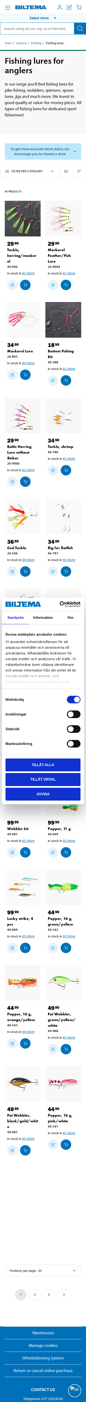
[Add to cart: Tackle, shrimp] (66, 470)
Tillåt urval (43, 779)
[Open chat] (74, 1390)
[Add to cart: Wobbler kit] (25, 852)
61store (69, 273)
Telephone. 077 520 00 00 (43, 1398)
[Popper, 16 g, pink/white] (63, 1084)
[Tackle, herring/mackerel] (23, 218)
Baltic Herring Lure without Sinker (19, 452)
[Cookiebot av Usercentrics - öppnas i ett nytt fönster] (61, 604)
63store (28, 273)
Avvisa (43, 794)
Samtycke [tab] (15, 617)
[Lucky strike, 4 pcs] (23, 887)
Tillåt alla (43, 765)
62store (69, 368)
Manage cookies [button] (43, 1345)
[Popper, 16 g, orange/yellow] (23, 983)
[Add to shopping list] (12, 285)
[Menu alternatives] (7, 8)
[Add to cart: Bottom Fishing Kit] (66, 380)
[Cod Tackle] (23, 516)
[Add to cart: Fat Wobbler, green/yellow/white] (66, 1049)
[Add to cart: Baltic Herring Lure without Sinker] (25, 481)
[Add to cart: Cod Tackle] (25, 571)
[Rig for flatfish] (63, 516)
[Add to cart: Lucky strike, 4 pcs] (25, 948)
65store (69, 458)
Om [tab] (70, 617)
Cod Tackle (16, 547)
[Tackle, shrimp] (63, 415)
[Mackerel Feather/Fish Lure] (63, 218)
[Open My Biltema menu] (59, 7)
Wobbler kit (17, 828)
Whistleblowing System (43, 1358)
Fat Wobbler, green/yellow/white (62, 1020)
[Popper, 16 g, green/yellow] (63, 887)
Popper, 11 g (59, 828)
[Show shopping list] (69, 7)
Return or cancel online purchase (43, 1370)
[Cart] (79, 7)
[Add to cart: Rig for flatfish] (66, 571)
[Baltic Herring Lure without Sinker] (23, 415)
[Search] (80, 28)
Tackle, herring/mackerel (22, 255)
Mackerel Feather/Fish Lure (59, 255)
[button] (43, 18)
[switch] (74, 714)
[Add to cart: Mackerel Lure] (25, 375)
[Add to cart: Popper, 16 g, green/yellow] (66, 948)
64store (28, 362)
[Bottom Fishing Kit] (63, 320)
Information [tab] (43, 617)
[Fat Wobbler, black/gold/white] (23, 1084)
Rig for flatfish (60, 547)
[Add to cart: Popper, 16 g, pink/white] (66, 1144)
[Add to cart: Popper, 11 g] (66, 852)
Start (8, 43)
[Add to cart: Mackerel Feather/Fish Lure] (66, 285)
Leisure (21, 43)
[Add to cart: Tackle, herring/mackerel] (25, 285)
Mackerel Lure (20, 351)
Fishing (36, 43)
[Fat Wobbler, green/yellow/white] (63, 983)
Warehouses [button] (43, 1332)
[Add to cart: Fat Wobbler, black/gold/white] (25, 1150)
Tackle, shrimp (60, 446)
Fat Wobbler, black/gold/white (22, 1121)
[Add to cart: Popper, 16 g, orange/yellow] (25, 1043)
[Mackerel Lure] (23, 320)
